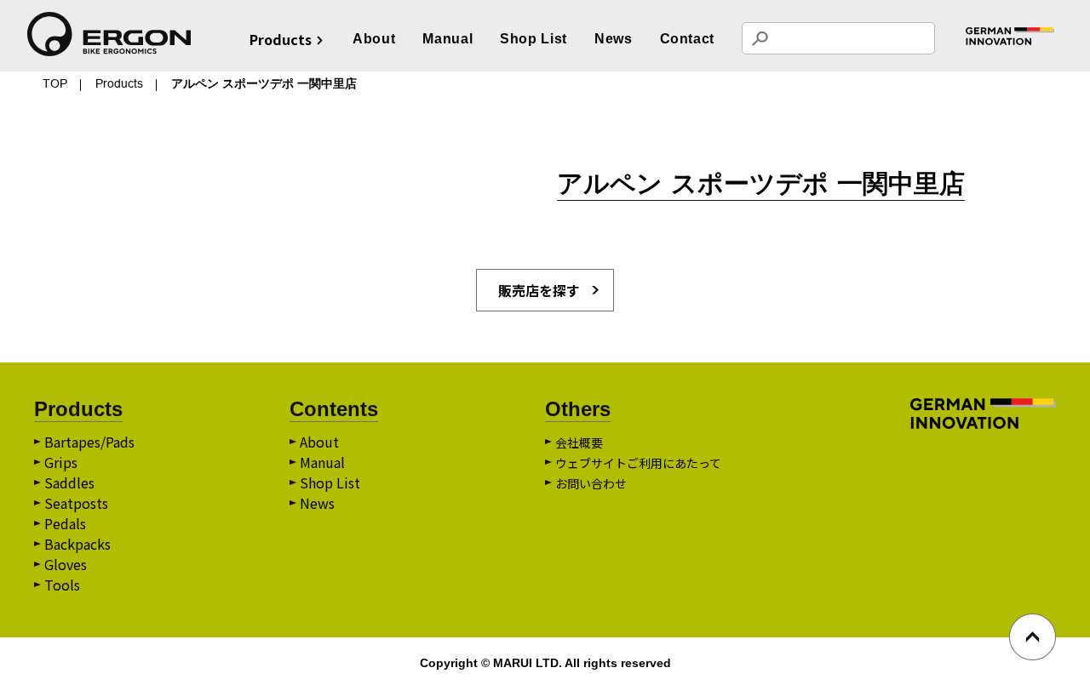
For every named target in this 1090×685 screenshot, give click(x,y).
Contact (687, 38)
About (374, 38)
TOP (55, 83)
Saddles (69, 482)
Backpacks (77, 544)
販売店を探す (539, 290)
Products (119, 83)
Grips (60, 462)
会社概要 (579, 442)
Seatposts (76, 503)
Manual (447, 38)
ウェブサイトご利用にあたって (638, 462)
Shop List (533, 38)
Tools (62, 584)
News (613, 38)
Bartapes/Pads (89, 441)
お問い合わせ (591, 483)
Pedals (65, 523)
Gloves (65, 564)
